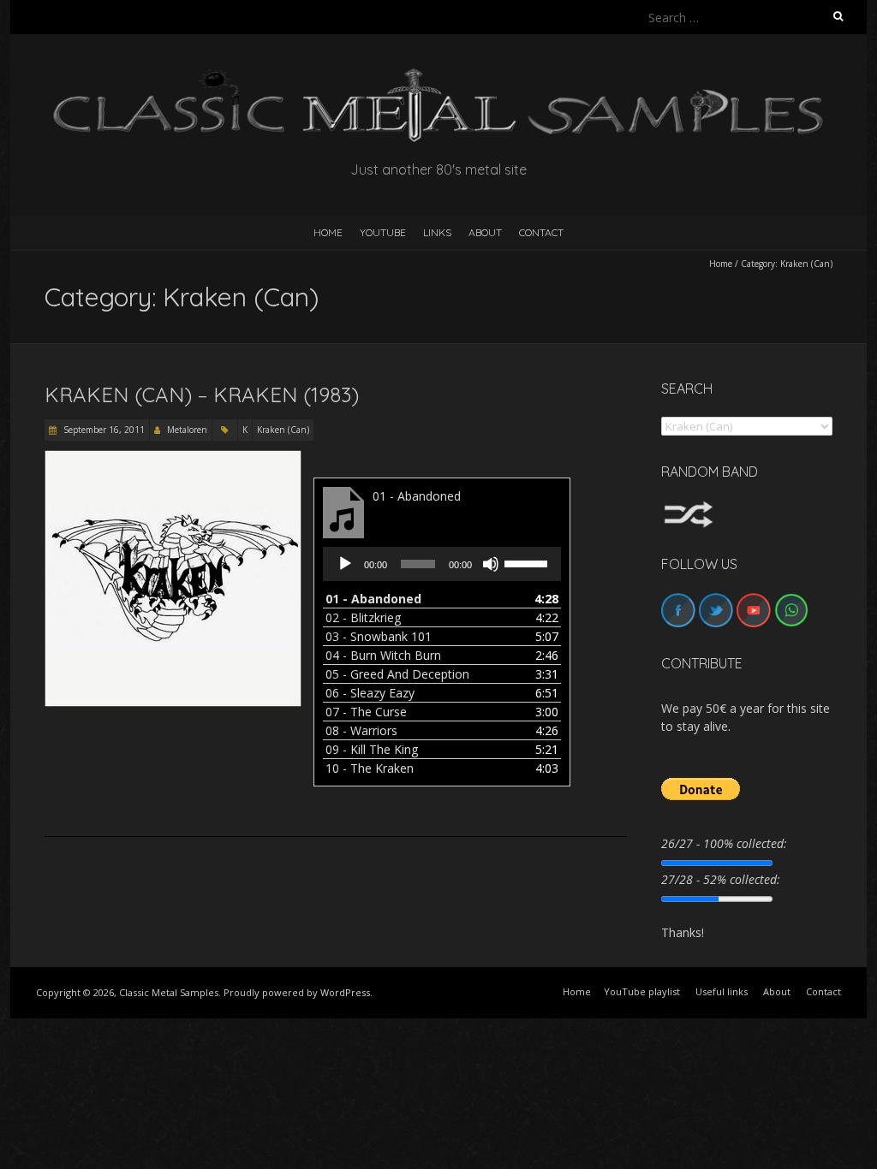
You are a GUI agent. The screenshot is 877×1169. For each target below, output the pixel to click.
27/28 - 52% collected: (720, 879)
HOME (328, 232)
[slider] (528, 562)
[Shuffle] (688, 509)
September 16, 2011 (103, 430)
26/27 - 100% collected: (724, 843)
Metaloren (187, 430)
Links (437, 232)
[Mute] (490, 564)
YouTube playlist (642, 991)
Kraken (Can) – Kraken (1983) (202, 394)
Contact (541, 232)
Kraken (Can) (283, 430)
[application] (442, 564)
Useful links (721, 991)
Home (720, 264)
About (485, 232)
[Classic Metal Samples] (438, 76)
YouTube (383, 232)
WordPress (345, 992)
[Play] (345, 564)
